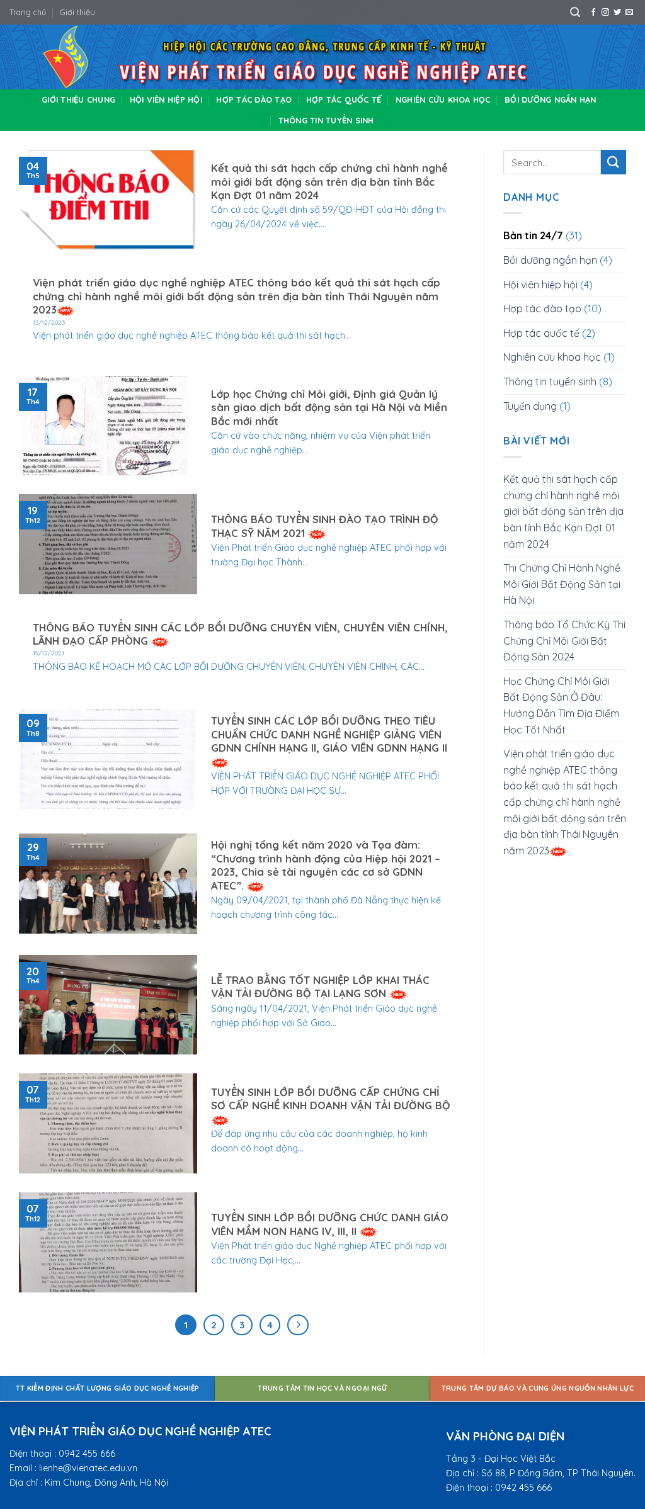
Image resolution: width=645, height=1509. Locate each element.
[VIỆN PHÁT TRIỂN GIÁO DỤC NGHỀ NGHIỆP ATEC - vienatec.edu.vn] (322, 57)
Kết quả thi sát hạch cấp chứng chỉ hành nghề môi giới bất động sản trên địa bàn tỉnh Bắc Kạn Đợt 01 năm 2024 (563, 511)
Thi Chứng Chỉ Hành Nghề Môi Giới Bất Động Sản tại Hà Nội (561, 584)
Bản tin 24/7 (533, 235)
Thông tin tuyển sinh (326, 120)
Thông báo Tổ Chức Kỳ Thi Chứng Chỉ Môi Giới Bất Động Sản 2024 (564, 640)
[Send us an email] (629, 12)
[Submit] (613, 162)
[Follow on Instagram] (605, 12)
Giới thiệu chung (78, 99)
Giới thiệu (77, 12)
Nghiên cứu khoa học (443, 99)
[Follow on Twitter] (617, 12)
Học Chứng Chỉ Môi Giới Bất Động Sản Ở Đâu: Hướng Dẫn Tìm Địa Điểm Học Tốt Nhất (561, 705)
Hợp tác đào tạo (254, 99)
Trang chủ (27, 12)
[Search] (575, 12)
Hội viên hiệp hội (166, 99)
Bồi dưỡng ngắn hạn (550, 99)
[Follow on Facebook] (593, 12)
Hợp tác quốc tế (344, 99)
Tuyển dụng (530, 406)
